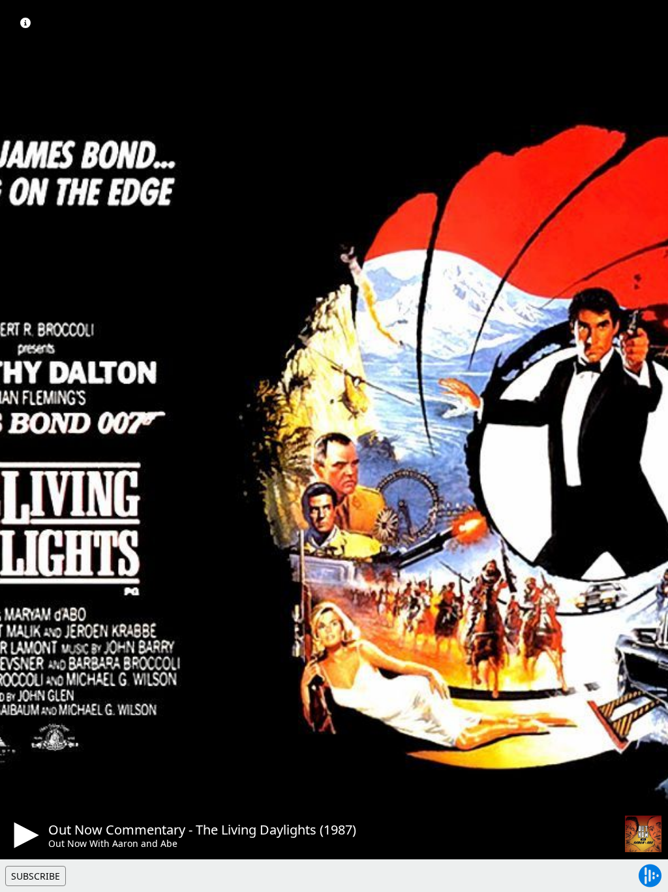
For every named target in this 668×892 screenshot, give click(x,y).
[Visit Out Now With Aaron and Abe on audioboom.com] (643, 834)
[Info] (25, 22)
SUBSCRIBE (35, 876)
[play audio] (24, 835)
